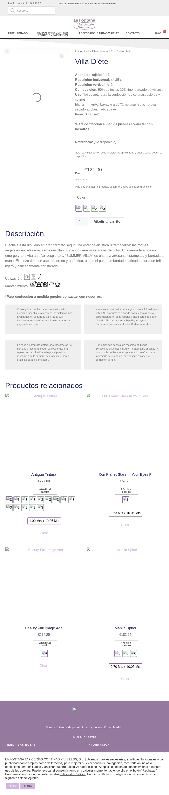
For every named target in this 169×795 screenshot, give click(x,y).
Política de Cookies (73, 774)
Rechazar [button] (27, 786)
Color (81, 197)
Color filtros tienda (96, 51)
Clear (44, 533)
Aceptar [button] (12, 786)
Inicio (78, 51)
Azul (113, 51)
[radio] (79, 208)
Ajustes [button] (33, 778)
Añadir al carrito (107, 221)
